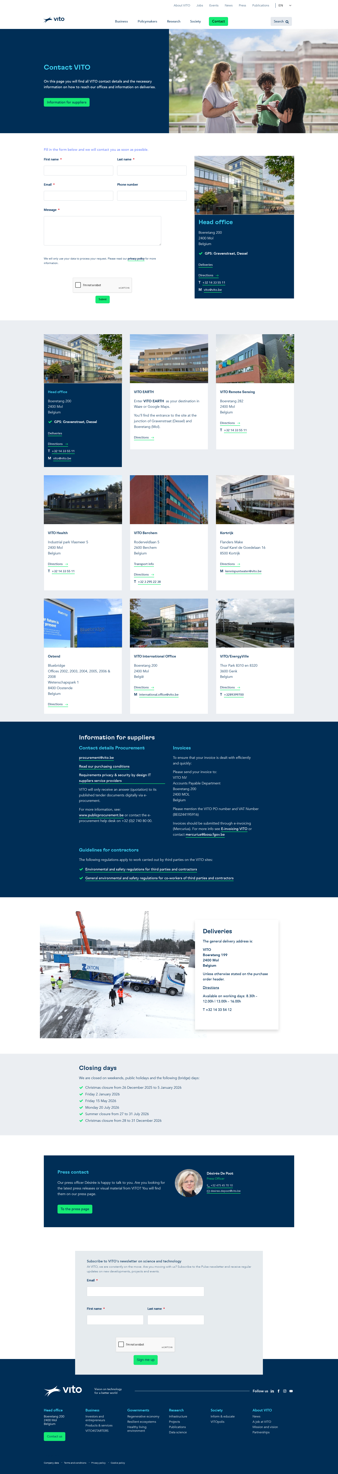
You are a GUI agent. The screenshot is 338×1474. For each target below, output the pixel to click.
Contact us (54, 1436)
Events (213, 5)
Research (173, 21)
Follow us (260, 1391)
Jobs (199, 5)
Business (121, 21)
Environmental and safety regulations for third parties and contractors (141, 869)
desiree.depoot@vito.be (225, 1191)
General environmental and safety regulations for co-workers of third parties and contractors (159, 878)
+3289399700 (234, 695)
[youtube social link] (291, 1391)
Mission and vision (265, 1427)
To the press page (75, 1209)
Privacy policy (98, 1462)
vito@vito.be (213, 290)
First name (51, 159)
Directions (206, 275)
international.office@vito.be (159, 695)
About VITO (182, 5)
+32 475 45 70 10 (221, 1185)
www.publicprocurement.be (101, 815)
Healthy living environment (137, 1429)
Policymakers (147, 21)
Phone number (127, 184)
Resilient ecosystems (141, 1422)
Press (242, 5)
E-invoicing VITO (234, 828)
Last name (124, 159)
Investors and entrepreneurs (95, 1418)
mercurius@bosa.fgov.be (205, 834)
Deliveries (206, 265)
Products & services (98, 1425)
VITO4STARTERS (97, 1431)
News (229, 5)
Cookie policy (118, 1462)
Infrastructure (178, 1416)
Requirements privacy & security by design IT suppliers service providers (115, 778)
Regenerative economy (143, 1416)
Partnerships (261, 1432)
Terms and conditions (75, 1462)
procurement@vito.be (96, 757)
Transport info (144, 564)
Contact (218, 21)
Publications (260, 5)
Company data (51, 1462)
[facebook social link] (278, 1391)
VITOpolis (217, 1422)
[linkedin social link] (272, 1391)
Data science (178, 1432)
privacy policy (136, 258)
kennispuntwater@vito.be (243, 571)
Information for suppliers (66, 102)
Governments (138, 1410)
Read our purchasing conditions (104, 766)
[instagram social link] (285, 1391)
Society (195, 21)
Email (48, 184)
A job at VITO (262, 1422)
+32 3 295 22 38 (149, 582)
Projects (174, 1422)
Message (50, 210)
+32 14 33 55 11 (213, 282)
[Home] (53, 20)
